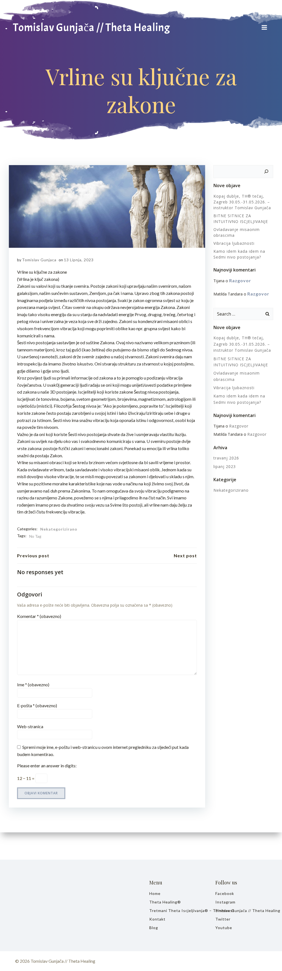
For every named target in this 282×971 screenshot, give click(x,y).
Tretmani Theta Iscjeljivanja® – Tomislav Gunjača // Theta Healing (174, 910)
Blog (153, 927)
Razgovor (240, 280)
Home (155, 893)
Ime (33, 684)
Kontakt (157, 919)
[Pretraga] (266, 171)
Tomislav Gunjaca (39, 259)
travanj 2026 (226, 458)
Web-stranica (30, 726)
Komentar (39, 616)
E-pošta (37, 705)
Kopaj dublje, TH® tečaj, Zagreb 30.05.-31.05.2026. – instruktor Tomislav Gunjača (242, 201)
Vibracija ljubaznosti (233, 243)
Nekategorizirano (58, 529)
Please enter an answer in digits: (47, 765)
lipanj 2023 (224, 466)
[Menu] (264, 27)
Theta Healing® (165, 902)
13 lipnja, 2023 (79, 259)
